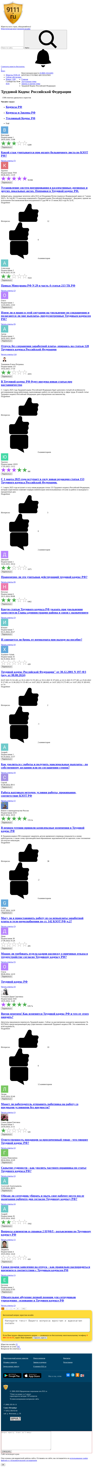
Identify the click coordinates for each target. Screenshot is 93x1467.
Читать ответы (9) (8, 324)
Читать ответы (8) (8, 582)
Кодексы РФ (14, 106)
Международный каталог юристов (15, 1358)
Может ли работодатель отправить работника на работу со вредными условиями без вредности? (39, 1105)
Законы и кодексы (39, 1362)
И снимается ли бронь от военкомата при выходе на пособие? (41, 639)
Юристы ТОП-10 (13, 75)
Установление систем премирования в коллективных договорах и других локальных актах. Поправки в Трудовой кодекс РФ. (44, 189)
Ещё (7, 123)
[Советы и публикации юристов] (13, 24)
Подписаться (7, 147)
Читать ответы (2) (8, 291)
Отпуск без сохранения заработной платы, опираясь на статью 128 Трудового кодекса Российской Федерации (45, 347)
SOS (7, 84)
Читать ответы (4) (8, 645)
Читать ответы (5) (8, 161)
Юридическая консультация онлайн (15, 29)
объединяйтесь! (24, 27)
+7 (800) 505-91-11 (10, 1404)
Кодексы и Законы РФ (20, 112)
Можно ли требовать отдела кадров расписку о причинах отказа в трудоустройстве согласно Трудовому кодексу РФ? (44, 955)
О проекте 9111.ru (39, 1366)
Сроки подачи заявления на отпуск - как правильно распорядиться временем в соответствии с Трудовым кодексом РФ (45, 1268)
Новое (11, 79)
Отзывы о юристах (10, 1362)
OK (3, 1465)
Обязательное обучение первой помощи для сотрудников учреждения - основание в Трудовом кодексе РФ (38, 1299)
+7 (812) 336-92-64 (10, 1411)
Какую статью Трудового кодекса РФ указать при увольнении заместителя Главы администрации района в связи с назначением (44, 611)
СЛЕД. (24, 1308)
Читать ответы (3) (8, 618)
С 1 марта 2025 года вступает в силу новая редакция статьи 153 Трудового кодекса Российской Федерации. (42, 481)
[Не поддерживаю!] (46, 425)
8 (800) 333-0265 (46, 73)
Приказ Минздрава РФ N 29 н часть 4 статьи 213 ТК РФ (38, 285)
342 (18, 1347)
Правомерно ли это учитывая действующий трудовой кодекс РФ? (44, 577)
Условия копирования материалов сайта (24, 1399)
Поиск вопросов (39, 1358)
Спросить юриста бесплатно (13, 66)
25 (17, 1344)
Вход (3, 71)
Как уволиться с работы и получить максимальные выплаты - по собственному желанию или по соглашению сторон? (44, 766)
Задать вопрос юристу (11, 1366)
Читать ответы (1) (8, 801)
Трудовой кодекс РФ (14, 981)
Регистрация (67, 1362)
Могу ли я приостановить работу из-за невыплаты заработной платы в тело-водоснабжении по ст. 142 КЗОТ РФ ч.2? (42, 919)
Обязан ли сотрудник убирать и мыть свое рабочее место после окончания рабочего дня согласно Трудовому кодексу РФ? (42, 1197)
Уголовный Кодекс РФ (20, 118)
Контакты (66, 1358)
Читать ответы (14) (9, 354)
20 (17, 1308)
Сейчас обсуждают (13, 77)
